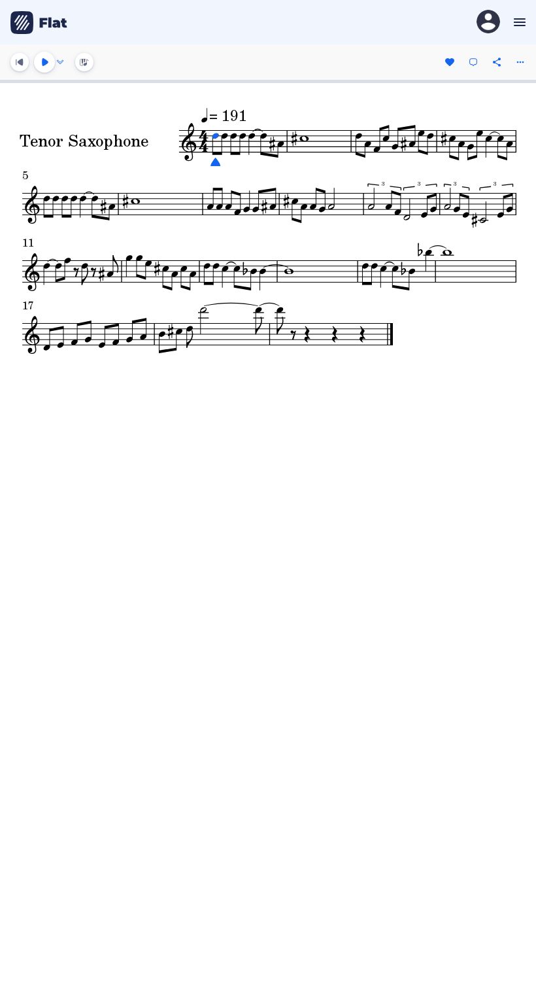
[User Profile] (488, 22)
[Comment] (473, 62)
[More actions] (520, 62)
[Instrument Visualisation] (84, 62)
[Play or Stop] (44, 62)
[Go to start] (19, 62)
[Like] (449, 62)
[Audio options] (60, 62)
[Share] (497, 62)
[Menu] (518, 22)
